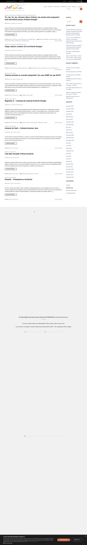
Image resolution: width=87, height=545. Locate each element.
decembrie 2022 (70, 108)
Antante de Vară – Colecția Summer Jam (21, 128)
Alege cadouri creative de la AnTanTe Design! (23, 46)
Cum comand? (19, 326)
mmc (58, 68)
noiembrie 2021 (70, 124)
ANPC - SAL (53, 326)
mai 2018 (68, 158)
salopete (24, 95)
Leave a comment (58, 40)
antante (20, 23)
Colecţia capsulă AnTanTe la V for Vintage (74, 88)
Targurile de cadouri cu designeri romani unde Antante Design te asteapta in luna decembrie (74, 47)
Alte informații (42, 326)
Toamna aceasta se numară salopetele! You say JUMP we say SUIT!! (33, 75)
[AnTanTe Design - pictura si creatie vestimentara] (15, 7)
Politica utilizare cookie (51, 323)
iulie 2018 (68, 153)
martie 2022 (69, 114)
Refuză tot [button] (76, 539)
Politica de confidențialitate (38, 323)
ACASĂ (45, 6)
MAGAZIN (50, 6)
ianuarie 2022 (69, 119)
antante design (25, 173)
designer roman (18, 40)
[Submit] (81, 9)
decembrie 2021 (70, 122)
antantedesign (46, 39)
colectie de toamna (26, 122)
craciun (6, 40)
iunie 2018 (68, 156)
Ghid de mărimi (34, 326)
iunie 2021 (68, 127)
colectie (59, 39)
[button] (29, 543)
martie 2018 (69, 161)
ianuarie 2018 (69, 166)
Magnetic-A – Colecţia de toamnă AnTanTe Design (25, 101)
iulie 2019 (68, 143)
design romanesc (11, 40)
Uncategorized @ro (31, 15)
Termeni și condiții (26, 323)
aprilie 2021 (69, 129)
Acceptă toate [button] (63, 539)
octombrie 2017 (69, 174)
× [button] (85, 536)
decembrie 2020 (70, 135)
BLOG (69, 6)
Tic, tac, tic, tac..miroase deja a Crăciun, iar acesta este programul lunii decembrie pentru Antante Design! (74, 40)
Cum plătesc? (27, 326)
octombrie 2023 (69, 106)
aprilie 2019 (69, 148)
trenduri (27, 40)
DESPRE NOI (64, 6)
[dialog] (43, 540)
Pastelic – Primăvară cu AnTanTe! (18, 179)
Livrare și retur (61, 323)
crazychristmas (53, 68)
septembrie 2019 (70, 140)
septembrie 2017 (70, 177)
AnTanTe (7, 15)
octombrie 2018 (69, 150)
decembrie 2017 (70, 169)
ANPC (48, 326)
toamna (27, 95)
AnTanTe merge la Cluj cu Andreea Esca (73, 97)
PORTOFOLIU (57, 6)
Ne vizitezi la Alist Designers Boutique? (73, 52)
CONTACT (74, 6)
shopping (24, 40)
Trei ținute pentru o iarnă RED (74, 71)
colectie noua (12, 15)
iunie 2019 (68, 145)
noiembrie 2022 (70, 111)
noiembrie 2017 (70, 172)
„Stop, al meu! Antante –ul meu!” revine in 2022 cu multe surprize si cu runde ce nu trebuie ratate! (73, 57)
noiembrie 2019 (70, 137)
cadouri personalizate (53, 39)
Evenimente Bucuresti (21, 15)
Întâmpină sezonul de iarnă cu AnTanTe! (74, 79)
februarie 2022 (69, 116)
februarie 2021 (69, 132)
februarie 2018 (69, 164)
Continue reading (11, 34)
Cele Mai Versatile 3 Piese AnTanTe (19, 154)
